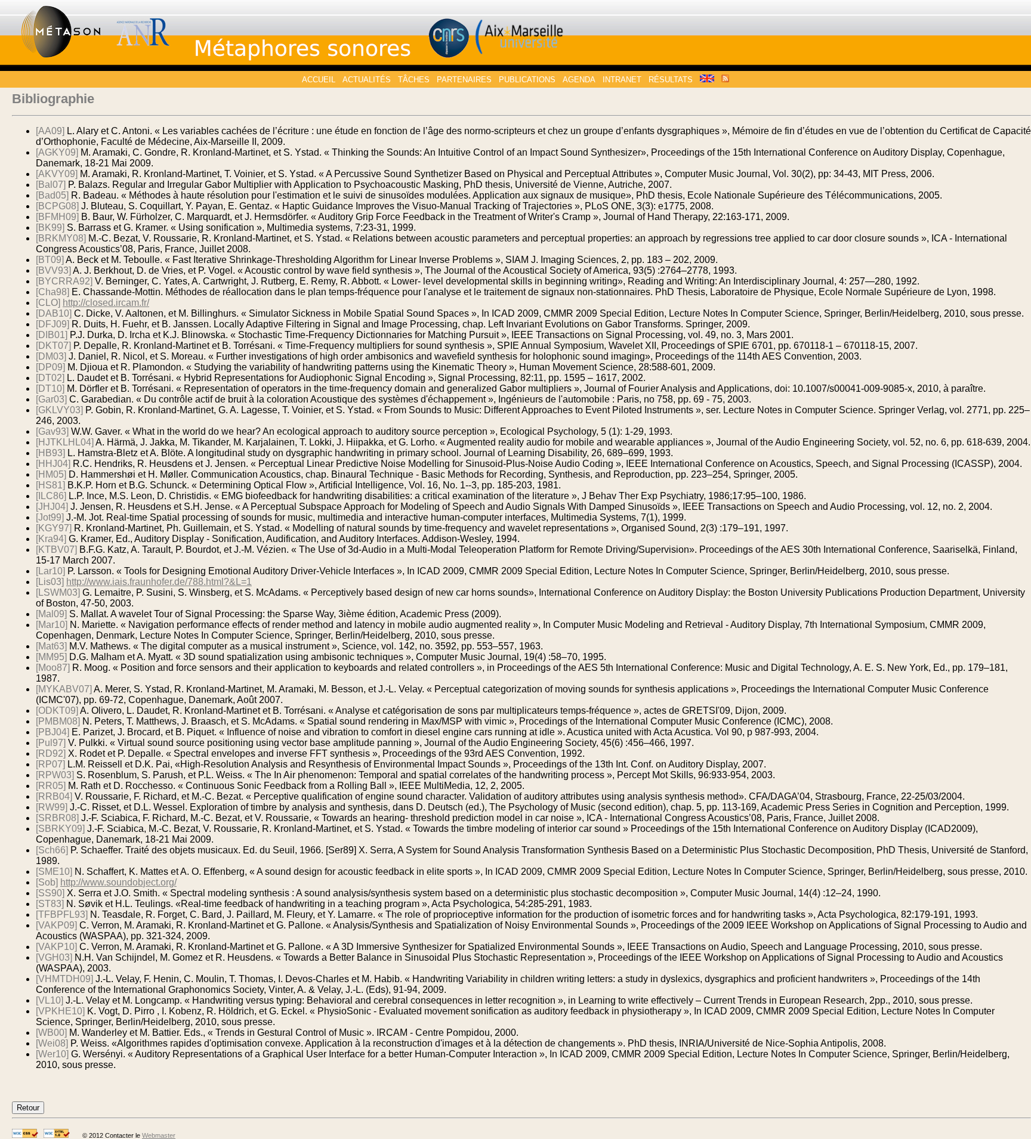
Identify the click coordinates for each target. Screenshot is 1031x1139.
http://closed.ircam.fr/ (106, 303)
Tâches (414, 79)
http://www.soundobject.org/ (118, 882)
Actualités (366, 79)
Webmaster (158, 1135)
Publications (527, 79)
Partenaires (464, 79)
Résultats (671, 79)
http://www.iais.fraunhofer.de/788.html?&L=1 (159, 582)
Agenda (579, 79)
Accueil (318, 79)
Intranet (622, 79)
